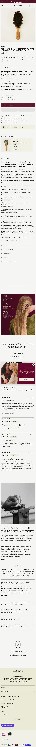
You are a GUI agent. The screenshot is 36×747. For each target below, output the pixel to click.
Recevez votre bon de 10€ (26, 379)
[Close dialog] (33, 364)
